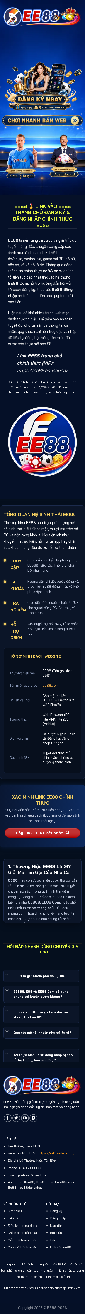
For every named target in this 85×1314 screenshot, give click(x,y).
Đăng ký (56, 1211)
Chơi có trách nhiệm (23, 1247)
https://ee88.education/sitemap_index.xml (50, 1288)
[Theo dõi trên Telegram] (33, 1118)
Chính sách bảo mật (22, 1233)
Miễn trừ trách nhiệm (23, 1240)
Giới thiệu (15, 1211)
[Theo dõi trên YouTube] (25, 1118)
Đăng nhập (58, 1218)
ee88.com (51, 685)
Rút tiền (56, 1233)
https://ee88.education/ (42, 370)
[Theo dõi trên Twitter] (16, 1118)
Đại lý (54, 1240)
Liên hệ (13, 1218)
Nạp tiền (56, 1226)
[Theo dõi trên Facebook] (8, 1118)
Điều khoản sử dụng (22, 1226)
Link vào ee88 (60, 1247)
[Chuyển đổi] (7, 975)
